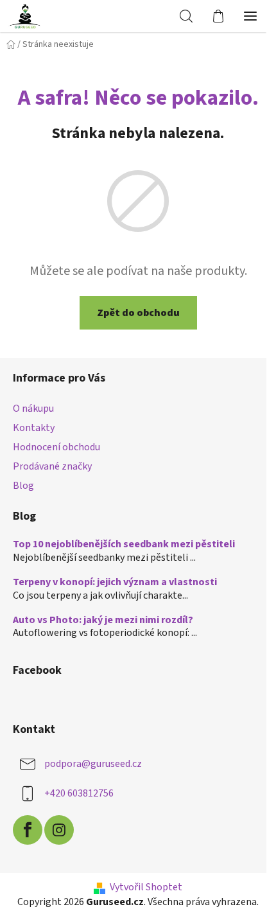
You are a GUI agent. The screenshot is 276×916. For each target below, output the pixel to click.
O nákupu (33, 408)
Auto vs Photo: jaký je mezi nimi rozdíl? (103, 620)
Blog (23, 486)
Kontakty (34, 428)
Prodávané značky (52, 466)
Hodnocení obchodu (56, 447)
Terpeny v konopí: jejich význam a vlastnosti (115, 582)
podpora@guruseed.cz (93, 764)
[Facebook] (27, 830)
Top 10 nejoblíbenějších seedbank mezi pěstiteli (124, 544)
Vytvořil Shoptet (146, 887)
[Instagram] (59, 830)
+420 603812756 (79, 793)
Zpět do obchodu (138, 313)
